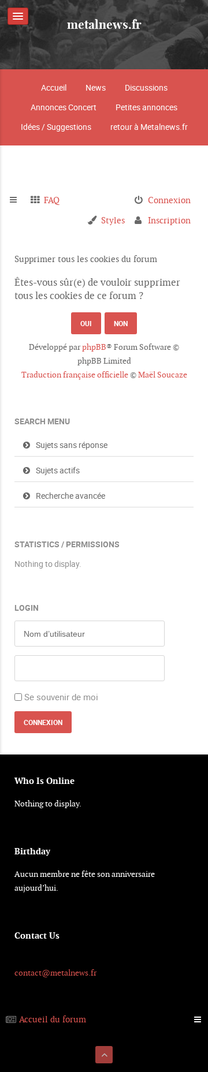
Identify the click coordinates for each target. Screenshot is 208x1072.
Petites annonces (146, 107)
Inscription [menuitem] (169, 220)
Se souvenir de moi (61, 697)
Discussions (146, 87)
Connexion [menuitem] (169, 200)
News (96, 87)
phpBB (94, 347)
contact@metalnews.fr (55, 973)
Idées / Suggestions (56, 126)
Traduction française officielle (74, 374)
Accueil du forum (52, 1019)
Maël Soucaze (162, 374)
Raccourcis (18, 200)
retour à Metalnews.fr (149, 126)
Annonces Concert (63, 107)
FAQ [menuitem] (52, 200)
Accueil (53, 87)
